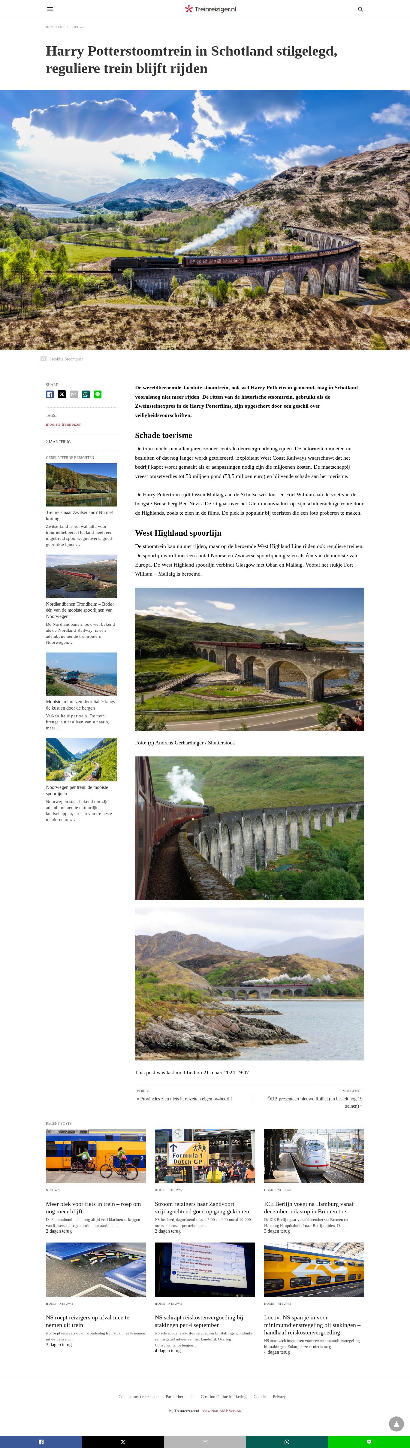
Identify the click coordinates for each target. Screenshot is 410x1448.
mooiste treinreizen (64, 424)
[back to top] (396, 1423)
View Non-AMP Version (221, 1411)
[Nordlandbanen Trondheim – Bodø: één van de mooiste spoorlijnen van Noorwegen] (81, 576)
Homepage (55, 27)
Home (160, 1190)
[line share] (97, 394)
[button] (249, 659)
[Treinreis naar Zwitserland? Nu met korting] (81, 484)
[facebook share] (50, 394)
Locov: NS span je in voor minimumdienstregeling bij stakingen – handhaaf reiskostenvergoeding (312, 1325)
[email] (205, 1442)
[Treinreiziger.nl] (211, 9)
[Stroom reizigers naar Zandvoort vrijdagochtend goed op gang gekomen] (205, 1156)
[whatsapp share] (86, 394)
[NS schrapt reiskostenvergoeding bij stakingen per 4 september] (205, 1270)
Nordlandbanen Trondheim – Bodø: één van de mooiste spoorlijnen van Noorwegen (80, 610)
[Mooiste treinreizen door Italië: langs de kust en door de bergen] (81, 674)
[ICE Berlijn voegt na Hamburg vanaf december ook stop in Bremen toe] (314, 1156)
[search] (360, 9)
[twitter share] (62, 394)
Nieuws (78, 27)
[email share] (74, 394)
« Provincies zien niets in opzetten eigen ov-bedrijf (184, 1098)
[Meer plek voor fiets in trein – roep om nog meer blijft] (96, 1156)
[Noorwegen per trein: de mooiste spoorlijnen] (81, 759)
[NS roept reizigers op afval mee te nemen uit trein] (96, 1270)
